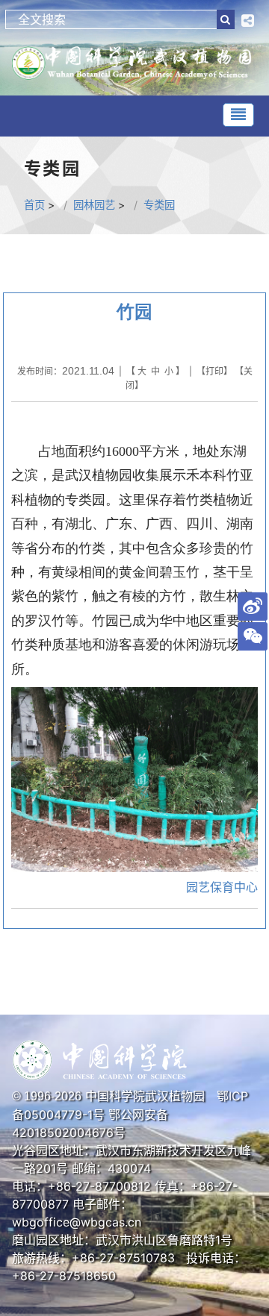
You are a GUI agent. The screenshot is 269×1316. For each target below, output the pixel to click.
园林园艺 (94, 204)
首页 (34, 204)
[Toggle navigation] (238, 115)
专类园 (159, 204)
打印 (214, 371)
